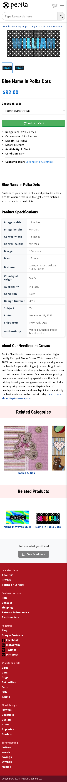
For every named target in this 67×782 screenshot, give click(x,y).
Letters (6, 747)
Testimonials (10, 617)
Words (6, 752)
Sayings (7, 757)
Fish (4, 692)
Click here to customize (39, 161)
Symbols (7, 761)
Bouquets (8, 714)
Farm (5, 687)
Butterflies (9, 682)
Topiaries (8, 729)
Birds (5, 667)
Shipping (7, 607)
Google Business (12, 635)
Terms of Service (13, 584)
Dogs (5, 677)
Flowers (7, 710)
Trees (5, 724)
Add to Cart (36, 123)
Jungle (6, 696)
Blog (5, 630)
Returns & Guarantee (15, 612)
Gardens (7, 734)
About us (7, 575)
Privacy (6, 580)
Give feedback (35, 554)
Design (6, 719)
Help (5, 597)
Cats (5, 672)
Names (6, 766)
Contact (7, 602)
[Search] (61, 16)
